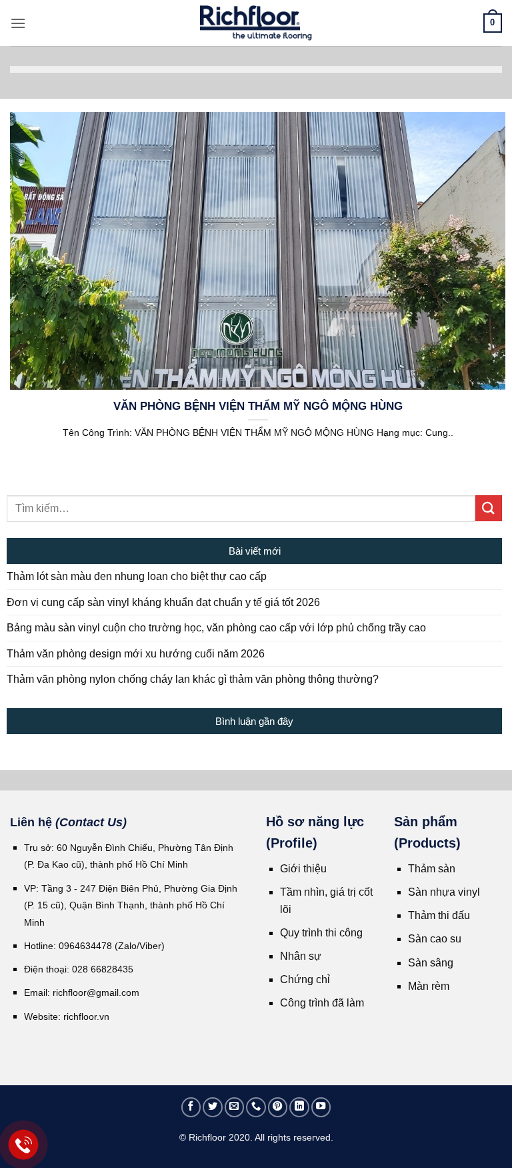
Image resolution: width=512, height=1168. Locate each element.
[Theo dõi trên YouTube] (321, 1107)
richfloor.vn (87, 1016)
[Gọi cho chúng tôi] (256, 1107)
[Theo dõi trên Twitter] (213, 1107)
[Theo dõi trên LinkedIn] (299, 1107)
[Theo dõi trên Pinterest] (278, 1107)
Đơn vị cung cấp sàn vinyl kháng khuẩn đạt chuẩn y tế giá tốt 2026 (163, 602)
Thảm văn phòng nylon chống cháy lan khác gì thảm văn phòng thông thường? (193, 679)
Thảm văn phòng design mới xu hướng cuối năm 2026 (136, 653)
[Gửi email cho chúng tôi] (235, 1107)
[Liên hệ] (24, 1145)
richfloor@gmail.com (96, 992)
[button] (18, 23)
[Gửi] (488, 508)
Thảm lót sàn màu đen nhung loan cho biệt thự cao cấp (137, 576)
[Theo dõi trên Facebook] (191, 1107)
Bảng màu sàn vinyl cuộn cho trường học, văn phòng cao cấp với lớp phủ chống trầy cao (216, 627)
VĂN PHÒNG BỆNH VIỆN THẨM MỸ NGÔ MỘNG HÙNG (258, 406)
